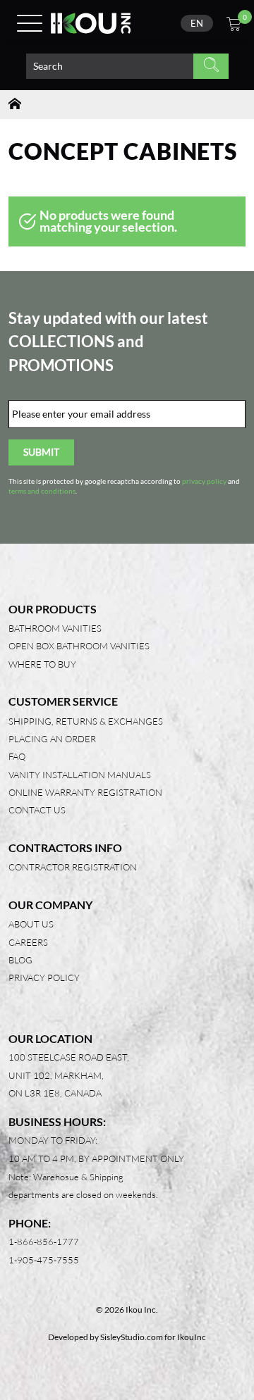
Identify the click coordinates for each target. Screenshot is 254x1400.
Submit (41, 452)
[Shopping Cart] (233, 25)
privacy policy (204, 481)
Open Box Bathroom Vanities (79, 645)
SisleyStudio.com (131, 1337)
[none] (197, 23)
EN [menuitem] (196, 23)
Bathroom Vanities (55, 628)
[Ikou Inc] (91, 23)
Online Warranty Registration (85, 792)
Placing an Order (52, 738)
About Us (31, 924)
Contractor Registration (72, 867)
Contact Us (37, 809)
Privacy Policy (44, 977)
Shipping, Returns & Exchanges (85, 721)
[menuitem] (197, 23)
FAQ (16, 756)
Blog (20, 959)
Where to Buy (42, 664)
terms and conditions (41, 491)
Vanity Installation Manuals (79, 774)
